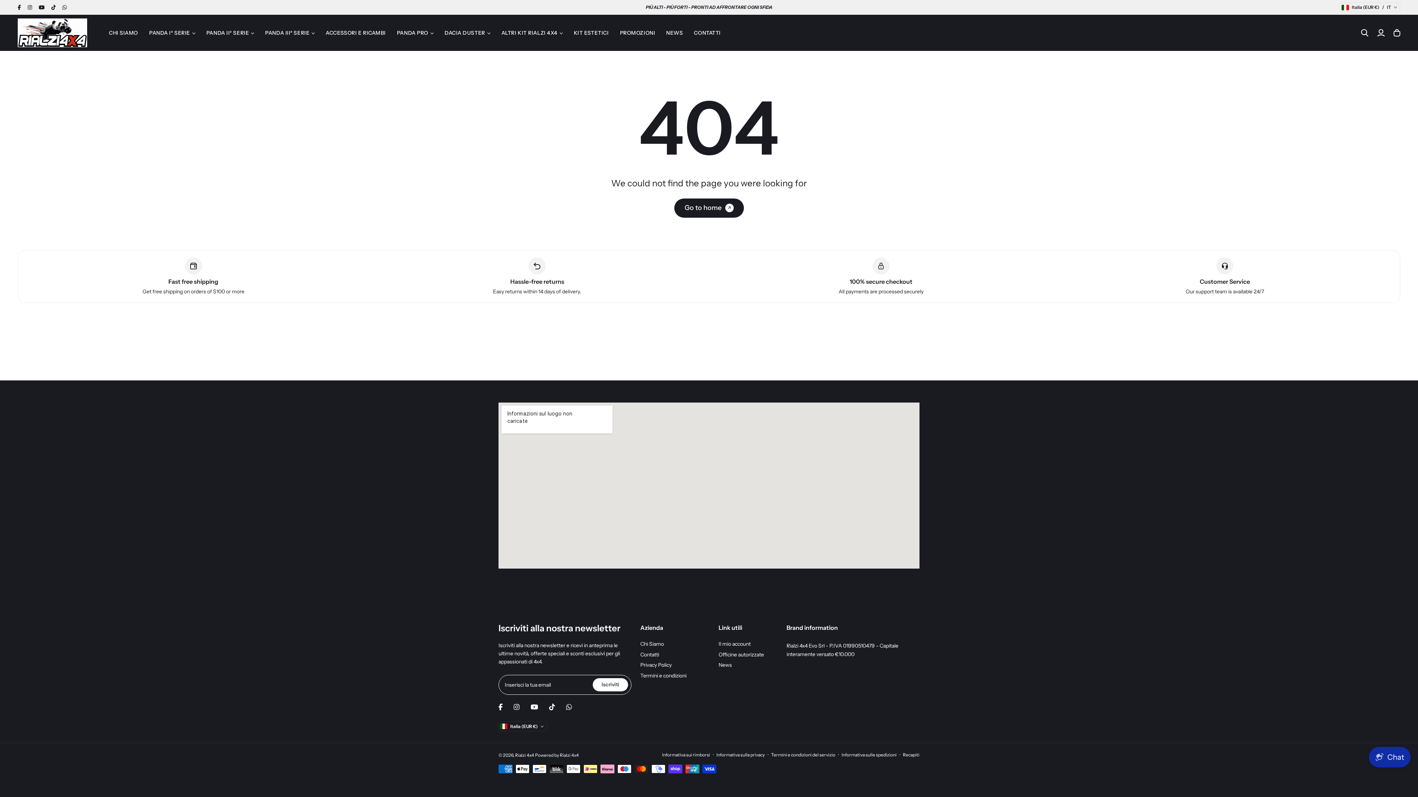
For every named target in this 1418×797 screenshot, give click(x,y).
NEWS (674, 33)
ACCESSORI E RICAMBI (356, 33)
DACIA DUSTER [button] (465, 33)
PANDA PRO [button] (412, 33)
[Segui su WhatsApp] (64, 7)
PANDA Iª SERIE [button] (169, 33)
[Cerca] (1365, 33)
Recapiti (911, 755)
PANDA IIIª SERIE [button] (287, 33)
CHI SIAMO (123, 33)
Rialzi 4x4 (524, 755)
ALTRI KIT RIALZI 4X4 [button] (529, 33)
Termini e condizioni (663, 675)
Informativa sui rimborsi (686, 755)
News (725, 665)
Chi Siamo (652, 644)
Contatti (649, 654)
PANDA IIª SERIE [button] (227, 33)
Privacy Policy (656, 665)
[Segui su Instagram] (30, 7)
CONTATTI (707, 33)
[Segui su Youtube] (42, 7)
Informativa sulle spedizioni (869, 755)
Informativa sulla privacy (740, 755)
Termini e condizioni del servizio (803, 755)
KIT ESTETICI (591, 33)
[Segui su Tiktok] (53, 7)
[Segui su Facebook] (19, 7)
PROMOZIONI (637, 33)
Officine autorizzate (741, 654)
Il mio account (735, 644)
